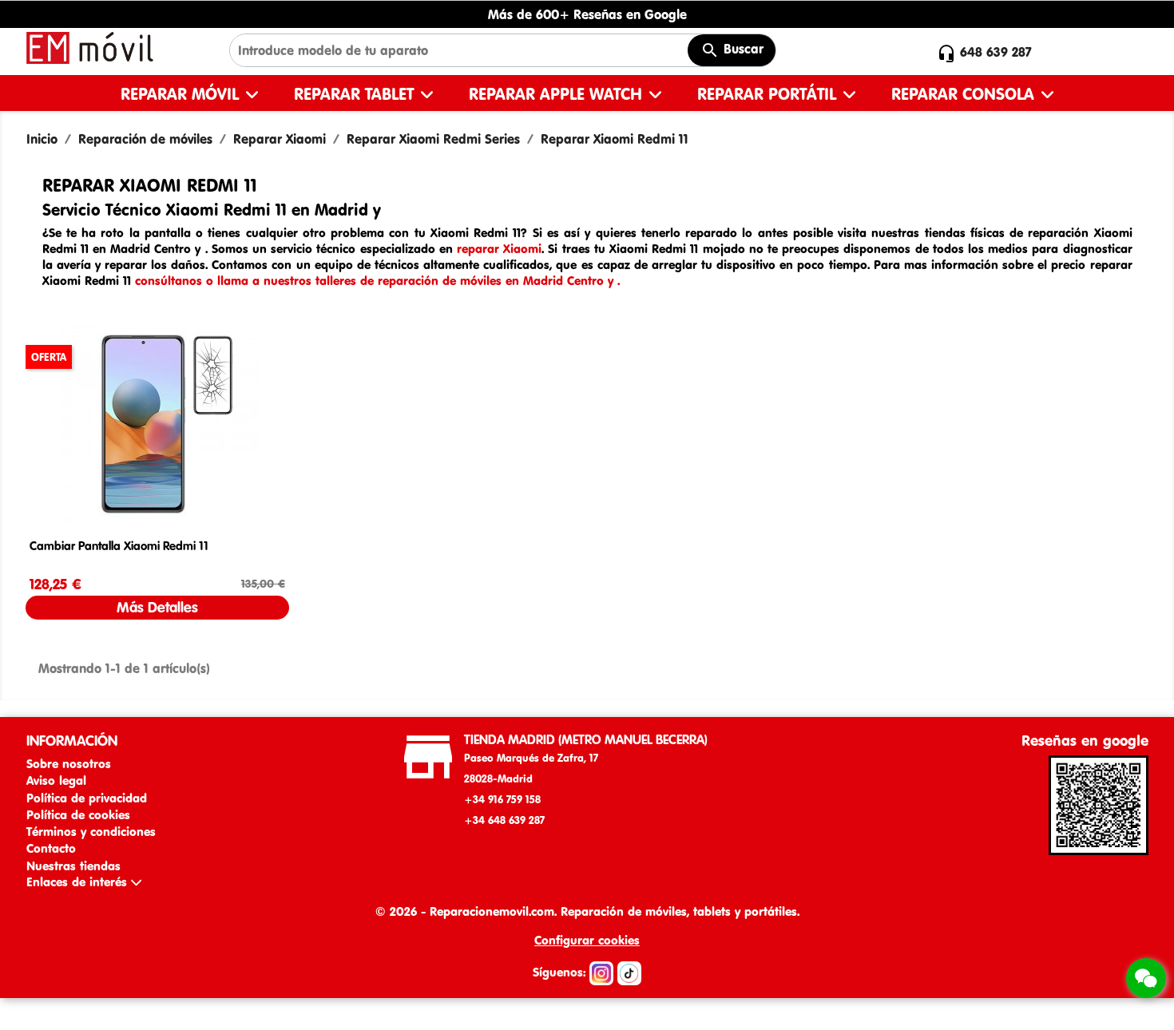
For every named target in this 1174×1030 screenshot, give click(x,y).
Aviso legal (56, 780)
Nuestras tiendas (73, 866)
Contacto (51, 848)
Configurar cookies (587, 940)
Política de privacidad (86, 798)
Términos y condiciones (91, 831)
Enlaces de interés (78, 881)
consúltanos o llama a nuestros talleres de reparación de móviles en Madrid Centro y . (377, 280)
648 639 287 (996, 52)
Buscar (741, 49)
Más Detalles (157, 607)
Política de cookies (78, 814)
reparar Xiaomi (499, 248)
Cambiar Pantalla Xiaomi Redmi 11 (119, 546)
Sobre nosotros (68, 763)
